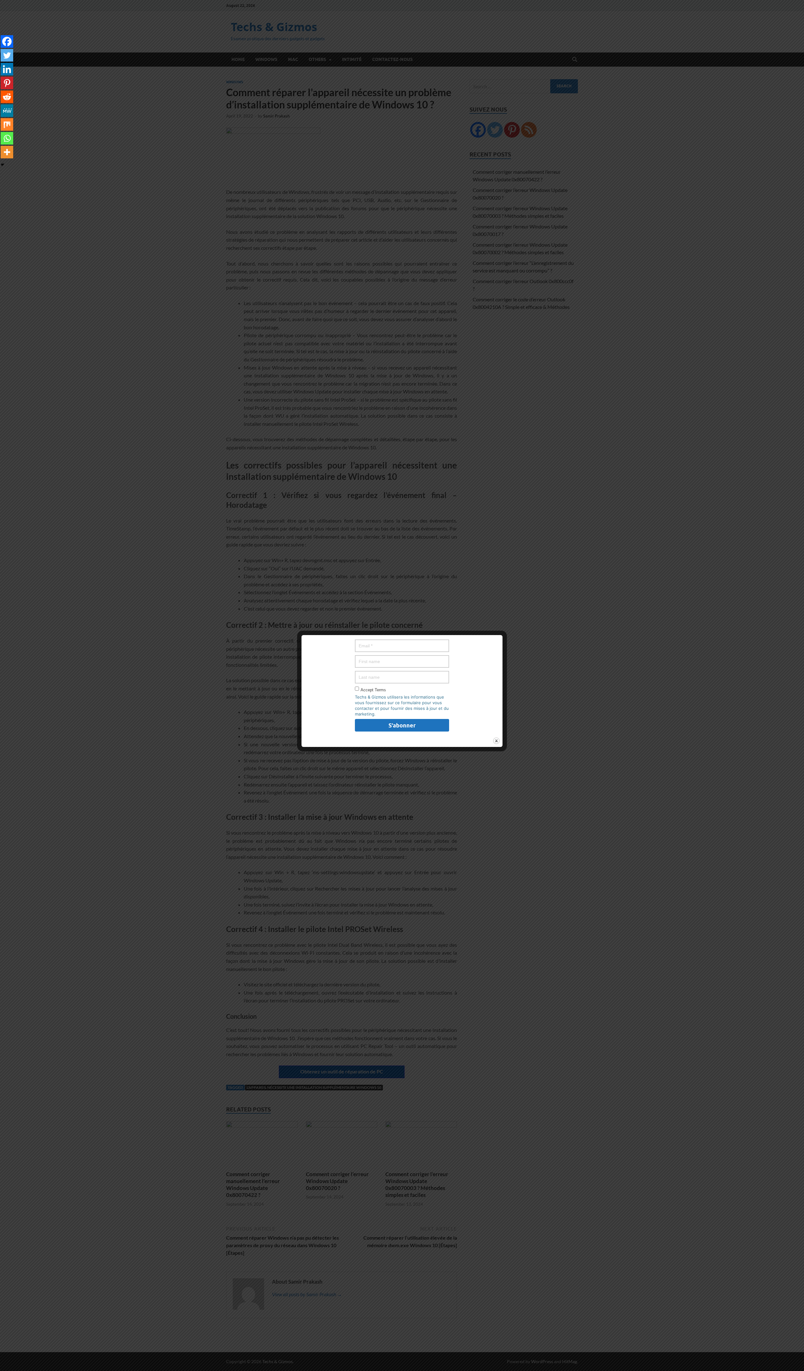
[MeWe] (7, 110)
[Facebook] (7, 41)
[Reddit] (7, 96)
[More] (7, 152)
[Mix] (7, 124)
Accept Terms (373, 690)
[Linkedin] (7, 69)
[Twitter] (7, 55)
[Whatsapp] (7, 138)
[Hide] (2, 164)
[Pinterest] (7, 83)
